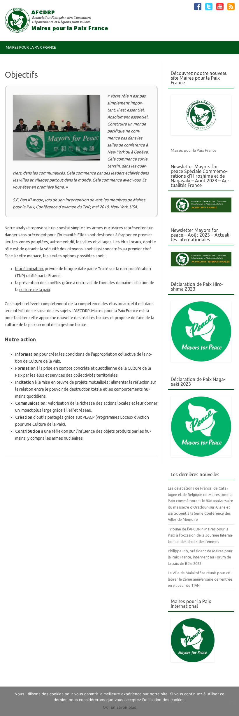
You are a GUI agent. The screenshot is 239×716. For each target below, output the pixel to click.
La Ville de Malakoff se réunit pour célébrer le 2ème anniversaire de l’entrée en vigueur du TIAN (200, 579)
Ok (105, 707)
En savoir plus (123, 707)
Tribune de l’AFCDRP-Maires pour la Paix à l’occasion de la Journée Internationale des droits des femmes (200, 535)
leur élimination (29, 268)
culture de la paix (34, 289)
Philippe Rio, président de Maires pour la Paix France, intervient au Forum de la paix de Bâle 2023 (200, 557)
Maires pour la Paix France (31, 47)
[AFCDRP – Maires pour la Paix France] (59, 31)
